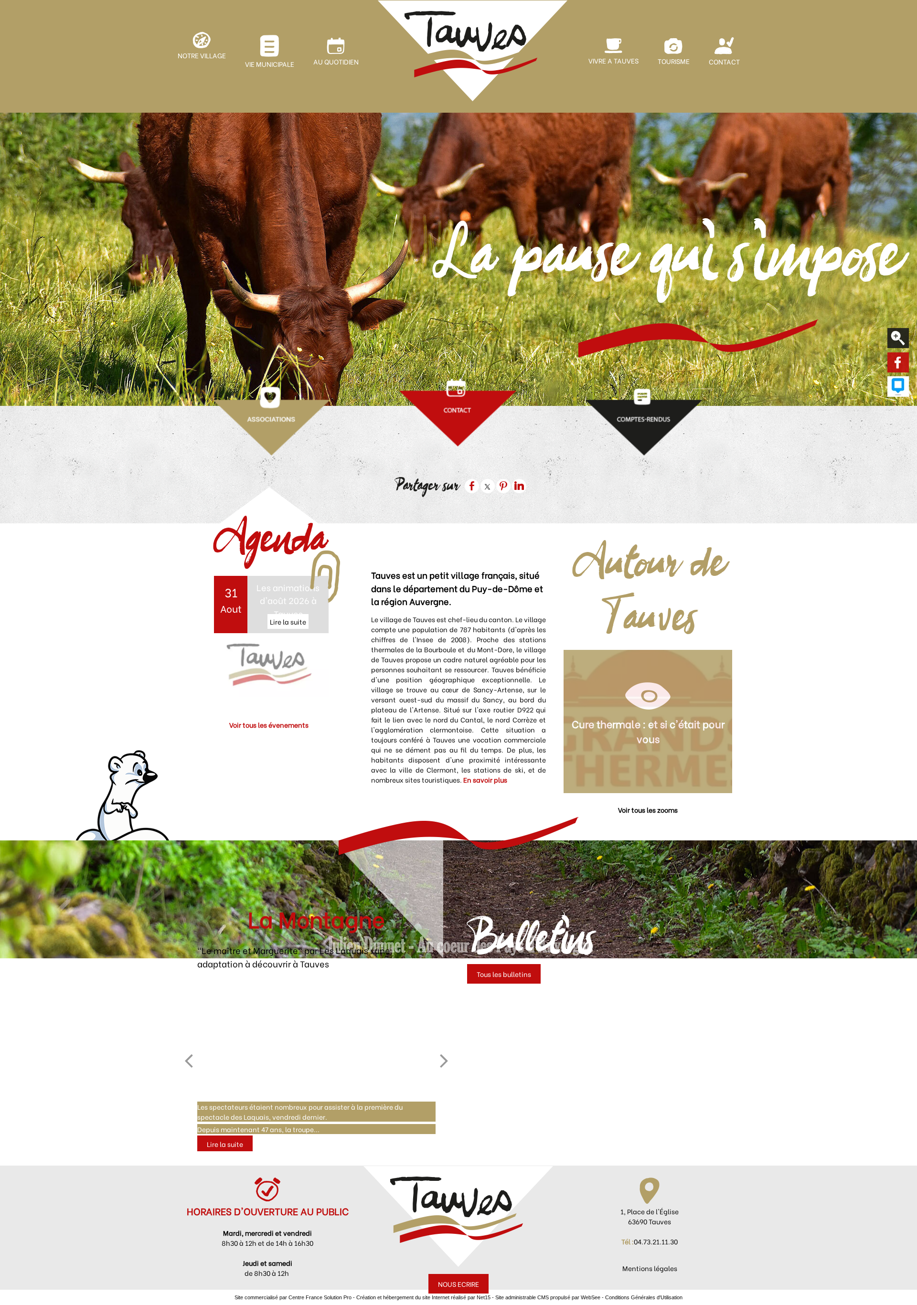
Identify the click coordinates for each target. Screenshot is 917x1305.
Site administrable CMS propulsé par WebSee (547, 1297)
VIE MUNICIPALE (269, 64)
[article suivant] (444, 1060)
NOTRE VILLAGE (202, 55)
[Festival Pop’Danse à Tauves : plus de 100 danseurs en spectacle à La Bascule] (316, 1039)
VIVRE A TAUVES (613, 60)
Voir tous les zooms (648, 810)
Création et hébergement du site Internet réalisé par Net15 (423, 1297)
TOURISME (674, 61)
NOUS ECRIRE (458, 1284)
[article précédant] (188, 1060)
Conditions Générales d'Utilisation (643, 1297)
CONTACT (724, 61)
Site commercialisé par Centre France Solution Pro (293, 1297)
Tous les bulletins (504, 974)
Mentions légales (649, 1268)
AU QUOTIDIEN (336, 61)
